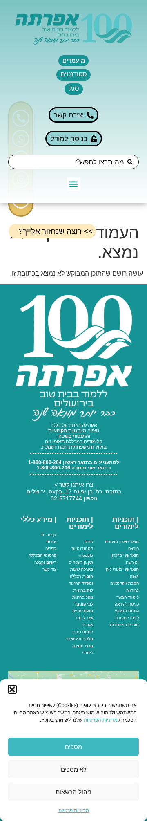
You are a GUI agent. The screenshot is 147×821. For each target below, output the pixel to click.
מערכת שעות (81, 569)
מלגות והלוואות (80, 639)
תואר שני (131, 555)
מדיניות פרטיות (73, 810)
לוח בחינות (83, 590)
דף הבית (48, 534)
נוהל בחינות (82, 597)
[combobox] (73, 162)
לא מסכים (74, 769)
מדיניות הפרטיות (101, 720)
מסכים (73, 746)
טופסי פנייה (82, 611)
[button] (12, 689)
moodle (86, 555)
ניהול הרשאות (73, 791)
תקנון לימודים (81, 562)
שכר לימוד (84, 618)
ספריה (50, 548)
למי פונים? (83, 604)
